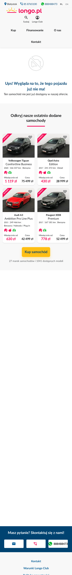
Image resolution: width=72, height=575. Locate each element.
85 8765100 (30, 4)
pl (61, 4)
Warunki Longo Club (36, 568)
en (67, 4)
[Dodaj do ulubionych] (30, 137)
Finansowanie (35, 30)
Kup (13, 30)
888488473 (51, 4)
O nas (57, 30)
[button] (26, 19)
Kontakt (36, 42)
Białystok (12, 4)
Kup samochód (36, 252)
